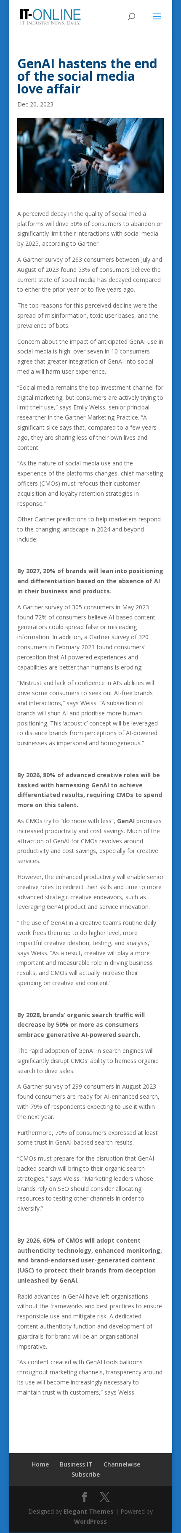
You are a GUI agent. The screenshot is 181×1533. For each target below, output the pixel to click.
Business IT (76, 1464)
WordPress (90, 1521)
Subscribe (86, 1474)
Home (40, 1464)
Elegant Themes (89, 1511)
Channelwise (122, 1464)
